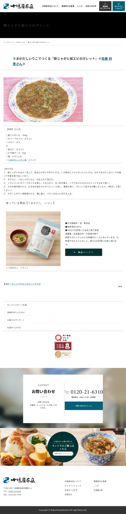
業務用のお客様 (100, 481)
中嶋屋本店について (73, 481)
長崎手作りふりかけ (16, 312)
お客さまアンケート (16, 320)
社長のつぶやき (14, 327)
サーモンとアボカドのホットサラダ (24, 283)
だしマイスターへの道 (17, 304)
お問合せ (68, 494)
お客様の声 (98, 490)
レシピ (96, 485)
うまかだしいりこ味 (17, 159)
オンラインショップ (73, 485)
